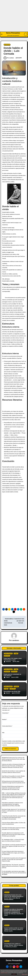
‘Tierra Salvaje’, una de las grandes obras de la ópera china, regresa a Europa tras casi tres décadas (14, 846)
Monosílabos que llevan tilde (12, 691)
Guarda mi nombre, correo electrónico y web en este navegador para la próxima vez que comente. (13, 743)
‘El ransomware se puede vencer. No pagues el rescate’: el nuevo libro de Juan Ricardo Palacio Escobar (14, 859)
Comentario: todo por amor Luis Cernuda (19, 621)
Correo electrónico (7, 726)
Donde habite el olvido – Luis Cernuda (13, 51)
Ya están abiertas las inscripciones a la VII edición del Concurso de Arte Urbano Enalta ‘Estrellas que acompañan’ (13, 834)
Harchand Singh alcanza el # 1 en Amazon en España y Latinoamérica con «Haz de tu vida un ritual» (14, 811)
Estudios (16, 686)
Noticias (7, 892)
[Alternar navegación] (1, 34)
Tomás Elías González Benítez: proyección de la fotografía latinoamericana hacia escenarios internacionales (13, 817)
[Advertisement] (14, 17)
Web (3, 732)
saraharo (11, 57)
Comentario (5, 713)
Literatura (7, 44)
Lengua (16, 653)
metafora (8, 661)
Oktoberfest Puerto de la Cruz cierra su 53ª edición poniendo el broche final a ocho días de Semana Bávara (13, 759)
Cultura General (8, 653)
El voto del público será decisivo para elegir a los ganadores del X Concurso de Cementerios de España (14, 873)
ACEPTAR (14, 974)
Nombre (4, 719)
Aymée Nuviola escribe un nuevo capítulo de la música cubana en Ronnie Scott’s (13, 929)
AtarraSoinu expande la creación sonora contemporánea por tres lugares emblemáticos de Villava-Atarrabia (12, 804)
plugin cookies (24, 974)
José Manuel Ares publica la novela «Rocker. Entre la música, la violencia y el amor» (13, 945)
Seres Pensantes (13, 33)
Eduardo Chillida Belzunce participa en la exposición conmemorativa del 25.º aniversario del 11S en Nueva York (12, 788)
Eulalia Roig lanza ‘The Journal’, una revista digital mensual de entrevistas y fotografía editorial (13, 866)
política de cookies (4, 972)
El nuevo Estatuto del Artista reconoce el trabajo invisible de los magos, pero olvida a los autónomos (13, 853)
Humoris (8, 693)
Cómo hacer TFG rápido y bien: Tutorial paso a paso (13, 659)
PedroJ (8, 677)
